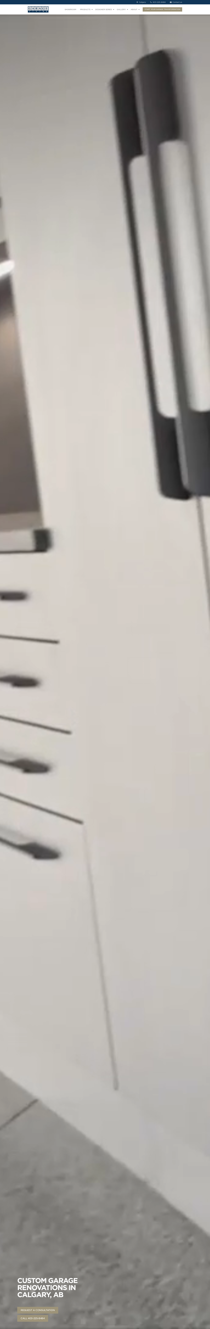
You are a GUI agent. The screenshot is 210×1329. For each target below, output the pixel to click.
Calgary (142, 2)
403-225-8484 (159, 2)
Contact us (177, 2)
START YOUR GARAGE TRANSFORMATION (162, 9)
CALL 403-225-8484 (33, 1318)
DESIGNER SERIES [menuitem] (103, 9)
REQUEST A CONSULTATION (38, 1310)
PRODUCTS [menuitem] (85, 9)
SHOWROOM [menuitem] (70, 9)
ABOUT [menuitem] (134, 9)
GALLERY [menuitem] (121, 9)
